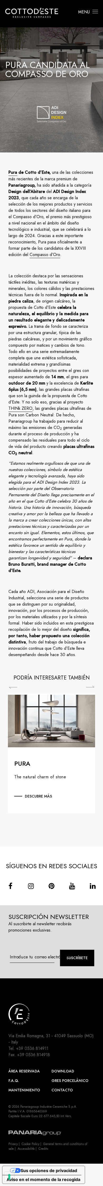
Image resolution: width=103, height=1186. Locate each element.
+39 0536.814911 (32, 1048)
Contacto (62, 1090)
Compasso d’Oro (45, 255)
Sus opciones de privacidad (49, 1170)
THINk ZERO (20, 408)
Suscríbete (77, 957)
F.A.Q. (13, 1080)
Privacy (13, 1144)
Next (90, 686)
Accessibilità (26, 1148)
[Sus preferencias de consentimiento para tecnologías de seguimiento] (9, 1177)
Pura (12, 172)
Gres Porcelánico (70, 1080)
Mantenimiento (24, 1090)
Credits (43, 1148)
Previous (13, 688)
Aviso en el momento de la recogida (43, 1179)
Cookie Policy (30, 1144)
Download (63, 1071)
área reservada (24, 1071)
